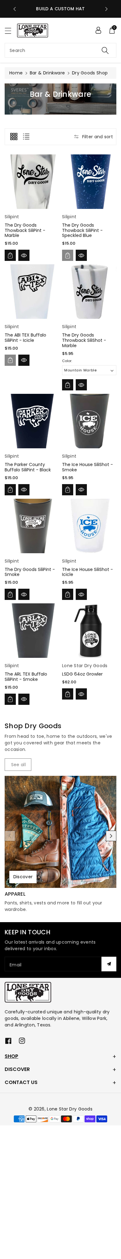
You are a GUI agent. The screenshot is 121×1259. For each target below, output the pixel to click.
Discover (23, 877)
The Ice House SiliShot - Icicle (87, 572)
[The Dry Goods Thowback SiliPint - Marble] (32, 181)
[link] (18, 764)
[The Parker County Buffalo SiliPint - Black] (32, 421)
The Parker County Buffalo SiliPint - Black (28, 467)
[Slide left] (10, 836)
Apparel (15, 894)
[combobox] (60, 50)
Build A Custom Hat (60, 9)
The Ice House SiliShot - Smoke (87, 467)
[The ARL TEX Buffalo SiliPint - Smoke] (32, 630)
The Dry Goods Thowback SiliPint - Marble (25, 230)
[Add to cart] (10, 255)
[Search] (105, 50)
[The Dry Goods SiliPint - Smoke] (32, 526)
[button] (11, 31)
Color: (67, 360)
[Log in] (98, 30)
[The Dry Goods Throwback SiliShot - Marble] (89, 291)
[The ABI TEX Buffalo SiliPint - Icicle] (32, 291)
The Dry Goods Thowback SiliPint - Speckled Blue (82, 230)
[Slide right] (111, 836)
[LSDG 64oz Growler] (89, 630)
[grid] (13, 136)
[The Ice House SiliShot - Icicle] (89, 526)
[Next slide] (106, 9)
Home (16, 73)
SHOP (11, 1056)
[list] (26, 136)
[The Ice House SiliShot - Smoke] (89, 421)
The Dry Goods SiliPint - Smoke (30, 572)
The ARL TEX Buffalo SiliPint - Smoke (26, 676)
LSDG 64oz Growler (82, 674)
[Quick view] (23, 255)
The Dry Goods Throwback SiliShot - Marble (84, 340)
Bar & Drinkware (47, 73)
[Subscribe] (108, 964)
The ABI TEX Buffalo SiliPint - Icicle (25, 337)
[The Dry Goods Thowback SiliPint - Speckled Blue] (89, 181)
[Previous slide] (14, 9)
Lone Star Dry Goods (69, 1109)
